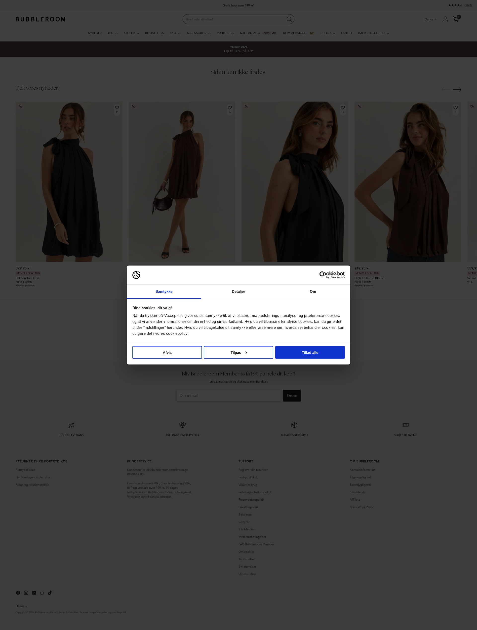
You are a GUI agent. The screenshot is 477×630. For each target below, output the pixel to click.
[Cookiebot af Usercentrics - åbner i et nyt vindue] (323, 275)
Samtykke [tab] (164, 291)
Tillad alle (310, 352)
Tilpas (236, 352)
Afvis (167, 352)
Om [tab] (313, 291)
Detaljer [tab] (238, 291)
